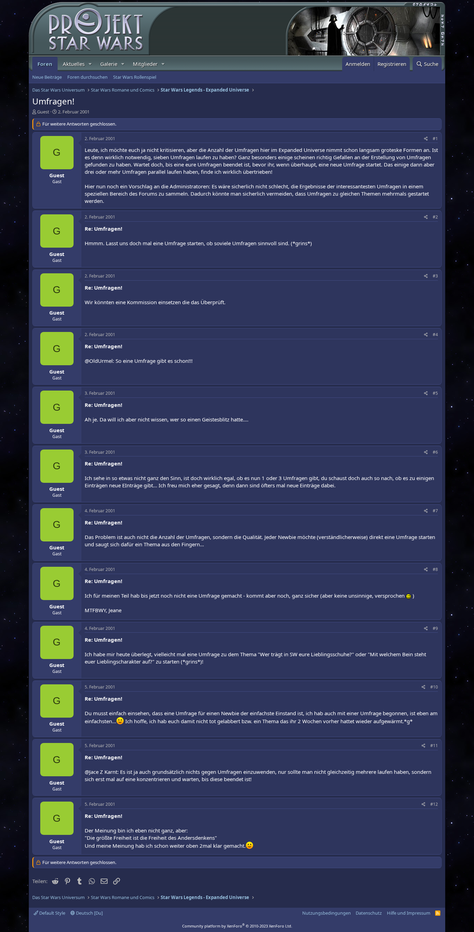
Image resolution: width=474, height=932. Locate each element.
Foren (44, 63)
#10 (434, 687)
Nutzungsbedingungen (326, 913)
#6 (435, 452)
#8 (435, 569)
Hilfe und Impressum (408, 913)
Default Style (51, 913)
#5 (435, 393)
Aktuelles (74, 63)
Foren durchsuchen (87, 77)
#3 (435, 276)
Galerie (108, 63)
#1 (435, 139)
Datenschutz (369, 913)
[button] (90, 64)
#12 (434, 804)
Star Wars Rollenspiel (134, 77)
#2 (435, 217)
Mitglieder (145, 63)
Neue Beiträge (47, 77)
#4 (435, 334)
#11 (434, 746)
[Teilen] (426, 139)
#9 (435, 628)
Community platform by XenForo (237, 926)
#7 (435, 511)
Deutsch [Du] (89, 913)
